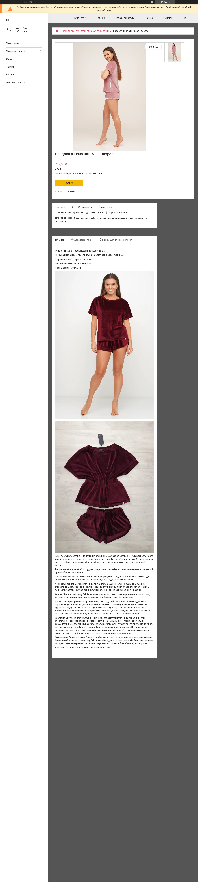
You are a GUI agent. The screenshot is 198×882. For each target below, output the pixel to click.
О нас (9, 59)
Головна (101, 18)
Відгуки (10, 67)
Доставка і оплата (15, 82)
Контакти (168, 18)
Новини (10, 74)
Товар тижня (12, 43)
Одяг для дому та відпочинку (96, 31)
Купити (69, 183)
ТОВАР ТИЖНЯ (79, 18)
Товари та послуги (15, 51)
